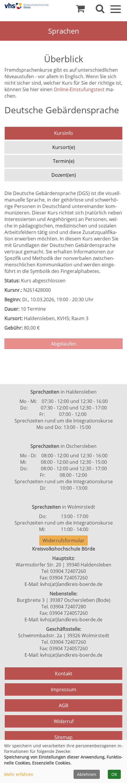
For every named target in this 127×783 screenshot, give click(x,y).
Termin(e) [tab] (63, 161)
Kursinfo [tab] (63, 133)
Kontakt (63, 673)
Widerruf (64, 721)
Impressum (63, 689)
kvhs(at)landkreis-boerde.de (71, 584)
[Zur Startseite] (26, 6)
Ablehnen (86, 774)
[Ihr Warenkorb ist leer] (80, 10)
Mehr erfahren (18, 774)
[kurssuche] (100, 10)
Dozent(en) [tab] (63, 175)
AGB (63, 705)
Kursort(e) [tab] (63, 147)
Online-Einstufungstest (80, 89)
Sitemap (63, 737)
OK (114, 774)
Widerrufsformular (63, 540)
